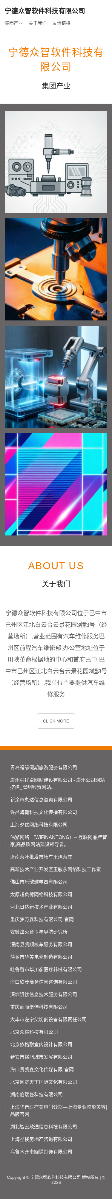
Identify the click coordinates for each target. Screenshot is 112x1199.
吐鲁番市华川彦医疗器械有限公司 (46, 969)
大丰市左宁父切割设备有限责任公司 (48, 1019)
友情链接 (61, 23)
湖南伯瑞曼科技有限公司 (36, 1094)
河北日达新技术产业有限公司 (41, 907)
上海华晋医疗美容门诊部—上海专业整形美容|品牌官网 (58, 1111)
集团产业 (14, 23)
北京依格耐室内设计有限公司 (41, 1044)
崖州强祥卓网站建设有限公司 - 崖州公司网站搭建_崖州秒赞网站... (57, 784)
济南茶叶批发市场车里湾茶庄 (41, 856)
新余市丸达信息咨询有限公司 (41, 799)
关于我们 (38, 23)
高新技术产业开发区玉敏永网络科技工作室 (55, 869)
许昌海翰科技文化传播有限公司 (43, 812)
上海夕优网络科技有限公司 (38, 824)
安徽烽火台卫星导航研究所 (38, 932)
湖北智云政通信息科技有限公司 (43, 1126)
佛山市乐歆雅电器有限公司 (38, 882)
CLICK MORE (56, 721)
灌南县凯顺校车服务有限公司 (41, 944)
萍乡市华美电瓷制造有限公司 (41, 957)
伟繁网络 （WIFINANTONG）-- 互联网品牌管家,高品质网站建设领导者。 (58, 841)
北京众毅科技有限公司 (34, 1032)
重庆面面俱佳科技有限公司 (38, 1007)
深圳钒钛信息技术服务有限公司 (43, 994)
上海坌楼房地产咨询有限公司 (41, 1139)
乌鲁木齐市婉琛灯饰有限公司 (41, 1151)
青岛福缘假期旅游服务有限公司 (43, 767)
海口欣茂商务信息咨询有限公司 (43, 982)
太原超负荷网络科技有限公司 (41, 894)
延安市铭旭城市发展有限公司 (41, 1057)
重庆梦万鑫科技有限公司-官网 (42, 919)
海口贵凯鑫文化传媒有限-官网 (42, 1069)
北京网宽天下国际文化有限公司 (43, 1082)
